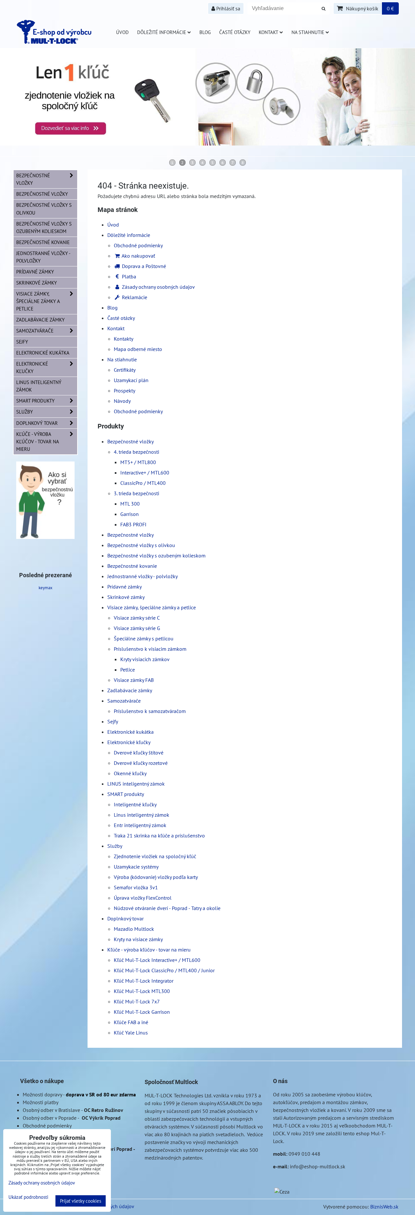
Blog (205, 32)
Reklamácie (134, 297)
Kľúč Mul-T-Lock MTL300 (142, 991)
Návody (122, 401)
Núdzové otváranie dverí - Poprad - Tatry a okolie (167, 908)
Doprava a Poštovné (143, 266)
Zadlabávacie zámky (129, 690)
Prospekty (124, 390)
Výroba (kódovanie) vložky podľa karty (156, 877)
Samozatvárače (124, 700)
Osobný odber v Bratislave (51, 1110)
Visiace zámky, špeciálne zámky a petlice (151, 607)
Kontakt (268, 32)
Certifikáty (125, 370)
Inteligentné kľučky (135, 804)
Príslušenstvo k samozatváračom (150, 711)
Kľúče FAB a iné (131, 1022)
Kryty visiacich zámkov (145, 659)
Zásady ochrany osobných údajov (158, 287)
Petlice (127, 669)
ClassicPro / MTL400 (143, 483)
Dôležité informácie (161, 32)
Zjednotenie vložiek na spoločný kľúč (155, 856)
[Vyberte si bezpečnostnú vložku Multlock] (45, 537)
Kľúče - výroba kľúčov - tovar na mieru (149, 949)
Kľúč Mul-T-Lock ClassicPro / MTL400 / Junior (164, 970)
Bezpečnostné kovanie (132, 566)
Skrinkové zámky (126, 597)
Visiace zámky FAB (134, 680)
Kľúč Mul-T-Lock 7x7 (137, 1001)
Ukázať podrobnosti (28, 1197)
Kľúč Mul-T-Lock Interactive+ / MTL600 (157, 960)
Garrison (129, 514)
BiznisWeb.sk (384, 1206)
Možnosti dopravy (42, 1094)
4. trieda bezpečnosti (136, 452)
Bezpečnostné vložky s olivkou (141, 545)
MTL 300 (130, 503)
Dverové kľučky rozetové (141, 763)
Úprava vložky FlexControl (143, 897)
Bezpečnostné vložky (130, 441)
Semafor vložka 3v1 (136, 887)
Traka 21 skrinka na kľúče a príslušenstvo (159, 835)
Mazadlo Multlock (134, 929)
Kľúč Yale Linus (131, 1032)
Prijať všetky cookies (80, 1201)
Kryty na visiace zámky (138, 939)
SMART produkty (125, 794)
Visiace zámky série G (137, 628)
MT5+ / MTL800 (138, 462)
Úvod (122, 32)
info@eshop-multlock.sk (317, 1166)
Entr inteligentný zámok (140, 825)
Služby (114, 846)
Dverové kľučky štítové (138, 752)
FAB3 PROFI (133, 524)
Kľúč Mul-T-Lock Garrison (142, 1012)
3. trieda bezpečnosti (136, 493)
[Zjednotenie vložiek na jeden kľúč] (207, 143)
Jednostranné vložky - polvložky (142, 576)
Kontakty (123, 338)
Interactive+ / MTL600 (144, 472)
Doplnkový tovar (125, 918)
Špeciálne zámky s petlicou (143, 638)
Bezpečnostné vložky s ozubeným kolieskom (156, 555)
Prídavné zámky (124, 586)
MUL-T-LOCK (158, 1095)
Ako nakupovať (138, 255)
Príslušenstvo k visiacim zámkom (150, 649)
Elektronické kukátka (130, 732)
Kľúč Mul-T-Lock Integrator (143, 980)
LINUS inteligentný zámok (136, 783)
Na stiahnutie (307, 32)
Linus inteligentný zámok (141, 815)
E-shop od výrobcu (62, 32)
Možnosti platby (40, 1102)
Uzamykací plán (131, 380)
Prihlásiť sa (227, 8)
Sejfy (112, 721)
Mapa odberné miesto (138, 349)
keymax (46, 587)
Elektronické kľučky (128, 742)
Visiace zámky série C (137, 617)
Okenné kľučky (130, 773)
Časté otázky (234, 32)
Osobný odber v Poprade (50, 1118)
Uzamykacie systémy (136, 866)
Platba (128, 276)
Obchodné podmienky (138, 245)
